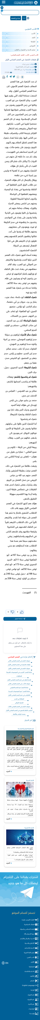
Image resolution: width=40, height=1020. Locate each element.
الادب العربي (30, 957)
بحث (24, 18)
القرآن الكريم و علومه (28, 920)
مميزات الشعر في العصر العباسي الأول (19, 668)
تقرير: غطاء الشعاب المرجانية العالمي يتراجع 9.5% (20, 848)
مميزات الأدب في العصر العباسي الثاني (19, 684)
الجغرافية (31, 967)
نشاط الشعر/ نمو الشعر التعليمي (19, 687)
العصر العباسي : (15, 55)
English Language (28, 986)
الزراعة (32, 990)
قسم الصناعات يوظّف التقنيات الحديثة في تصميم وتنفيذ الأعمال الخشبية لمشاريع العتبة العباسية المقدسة (20, 755)
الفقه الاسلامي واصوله (27, 929)
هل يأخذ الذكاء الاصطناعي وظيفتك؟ (23, 852)
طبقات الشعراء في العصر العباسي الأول (19, 665)
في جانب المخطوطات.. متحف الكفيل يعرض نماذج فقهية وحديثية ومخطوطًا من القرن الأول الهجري (20, 761)
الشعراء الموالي (19, 703)
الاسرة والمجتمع (29, 948)
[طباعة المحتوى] (3, 77)
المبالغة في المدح (19, 699)
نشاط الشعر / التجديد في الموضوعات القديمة (19, 672)
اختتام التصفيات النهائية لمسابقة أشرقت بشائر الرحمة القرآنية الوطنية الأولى (20, 767)
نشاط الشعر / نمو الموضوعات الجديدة (19, 691)
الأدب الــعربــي (31, 29)
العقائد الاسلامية (29, 925)
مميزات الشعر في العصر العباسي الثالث (19, 707)
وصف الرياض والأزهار (19, 714)
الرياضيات (31, 1009)
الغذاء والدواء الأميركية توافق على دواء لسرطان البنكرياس (20, 814)
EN (2, 8)
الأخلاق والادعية (29, 943)
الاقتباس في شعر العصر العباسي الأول (19, 695)
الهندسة (32, 1014)
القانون (32, 976)
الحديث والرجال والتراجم (27, 939)
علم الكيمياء (30, 1000)
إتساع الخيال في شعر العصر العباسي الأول (19, 680)
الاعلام (32, 981)
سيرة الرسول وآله (29, 934)
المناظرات (19, 676)
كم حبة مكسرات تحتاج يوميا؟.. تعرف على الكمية (20, 810)
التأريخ (32, 962)
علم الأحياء (31, 1004)
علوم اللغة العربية (29, 953)
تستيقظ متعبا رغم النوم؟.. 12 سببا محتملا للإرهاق (20, 805)
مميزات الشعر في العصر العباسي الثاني (19, 661)
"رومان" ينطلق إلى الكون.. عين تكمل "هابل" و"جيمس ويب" (20, 856)
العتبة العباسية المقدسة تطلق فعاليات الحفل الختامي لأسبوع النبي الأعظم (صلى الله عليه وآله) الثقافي (20, 749)
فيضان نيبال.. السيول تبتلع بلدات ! (23, 860)
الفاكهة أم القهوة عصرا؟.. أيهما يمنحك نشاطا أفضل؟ (20, 801)
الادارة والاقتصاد (29, 971)
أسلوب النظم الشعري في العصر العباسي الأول (19, 710)
